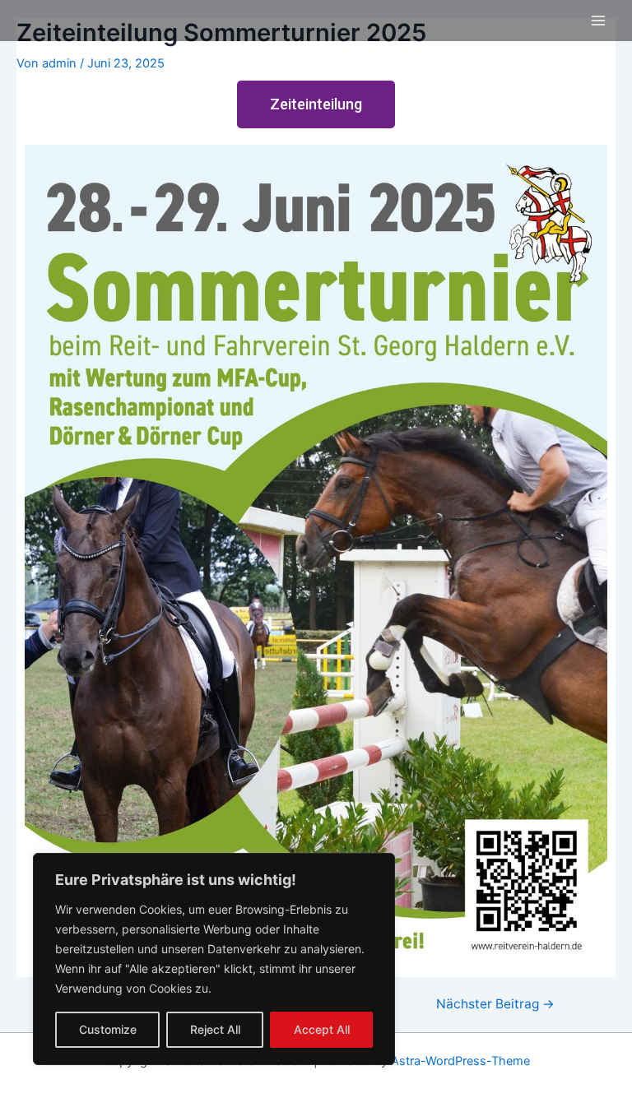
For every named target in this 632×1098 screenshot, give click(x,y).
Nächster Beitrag (495, 1004)
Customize (108, 1029)
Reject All (215, 1029)
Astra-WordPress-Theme (460, 1061)
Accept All (322, 1029)
